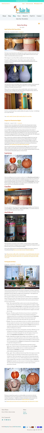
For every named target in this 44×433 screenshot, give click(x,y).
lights (18, 116)
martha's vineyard (28, 255)
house (18, 401)
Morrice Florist (26, 399)
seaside (17, 256)
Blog (14, 16)
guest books (14, 401)
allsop (8, 253)
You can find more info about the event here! (19, 144)
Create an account (29, 3)
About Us (25, 16)
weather (36, 401)
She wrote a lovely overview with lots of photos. (23, 249)
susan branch (26, 256)
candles (10, 116)
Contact (39, 16)
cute (26, 253)
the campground (32, 256)
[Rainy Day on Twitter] (2, 420)
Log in (23, 3)
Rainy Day (7, 426)
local (18, 255)
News (19, 16)
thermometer (32, 401)
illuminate (14, 116)
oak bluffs (34, 255)
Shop (9, 16)
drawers (8, 401)
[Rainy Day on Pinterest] (8, 420)
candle (8, 116)
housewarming (22, 401)
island (8, 255)
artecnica (11, 253)
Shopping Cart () (38, 3)
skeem (20, 256)
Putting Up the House (10, 261)
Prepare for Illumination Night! (13, 120)
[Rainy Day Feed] (10, 420)
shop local (25, 116)
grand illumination (30, 253)
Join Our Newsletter (22, 19)
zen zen (7, 257)
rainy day (21, 116)
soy (22, 256)
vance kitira (29, 116)
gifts (11, 401)
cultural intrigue (22, 253)
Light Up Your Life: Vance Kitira (13, 29)
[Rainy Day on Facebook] (4, 420)
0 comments (21, 31)
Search (24, 412)
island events (11, 255)
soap (28, 401)
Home (4, 16)
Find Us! (32, 16)
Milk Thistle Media (17, 426)
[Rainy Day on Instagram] (6, 420)
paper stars (10, 256)
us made (36, 256)
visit (5, 257)
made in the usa (22, 255)
